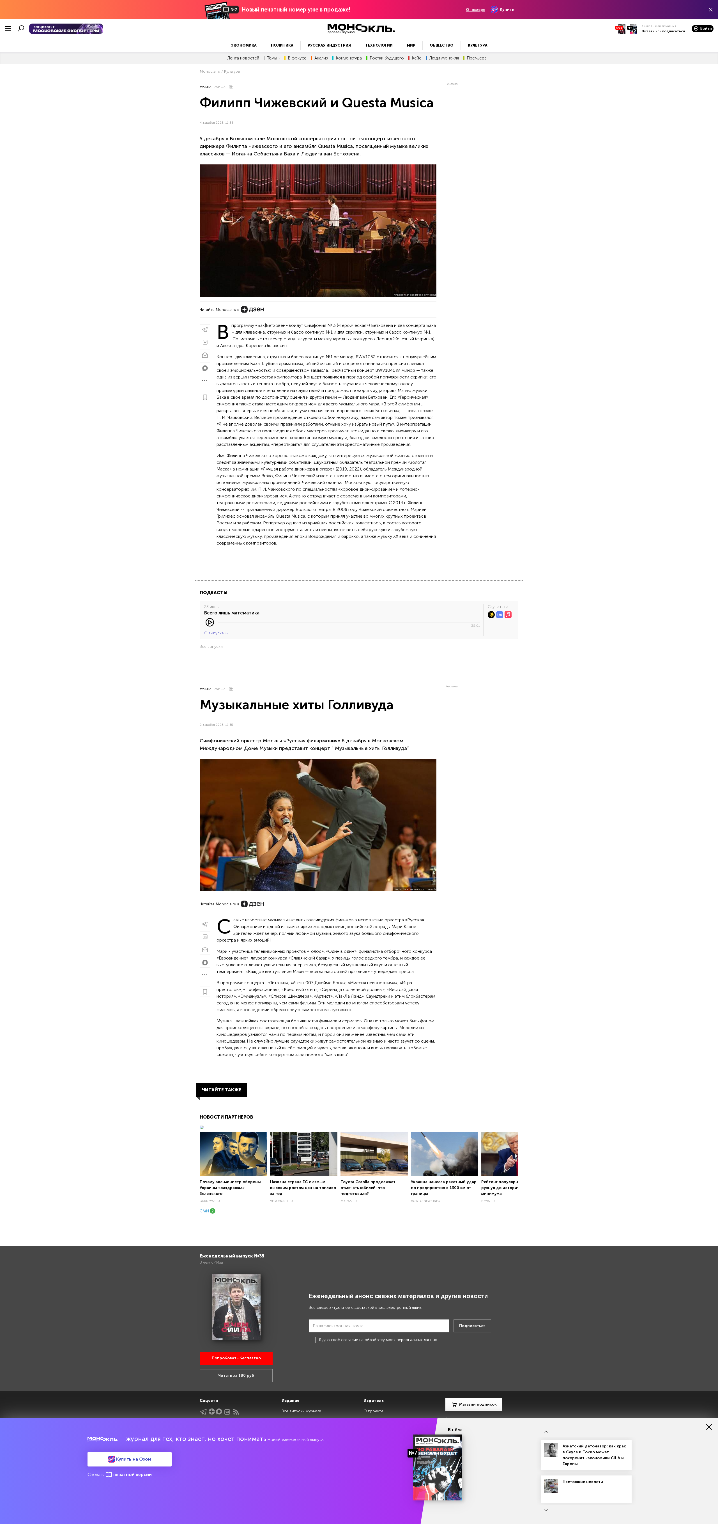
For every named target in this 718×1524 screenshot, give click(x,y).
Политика (282, 45)
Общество (442, 45)
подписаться (673, 31)
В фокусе (297, 58)
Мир (411, 45)
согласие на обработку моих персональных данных (389, 1339)
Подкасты (213, 592)
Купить (507, 9)
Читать (648, 31)
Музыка (205, 87)
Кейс (416, 58)
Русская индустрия (329, 45)
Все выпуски (211, 646)
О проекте (373, 1411)
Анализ (321, 58)
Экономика (244, 45)
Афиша (220, 87)
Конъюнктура (349, 58)
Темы (272, 58)
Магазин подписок (478, 1404)
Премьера (477, 58)
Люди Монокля (444, 58)
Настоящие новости (583, 1481)
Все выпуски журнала (301, 1411)
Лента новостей (243, 58)
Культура (477, 45)
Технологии (379, 45)
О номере (475, 9)
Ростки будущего (387, 58)
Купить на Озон (133, 1459)
